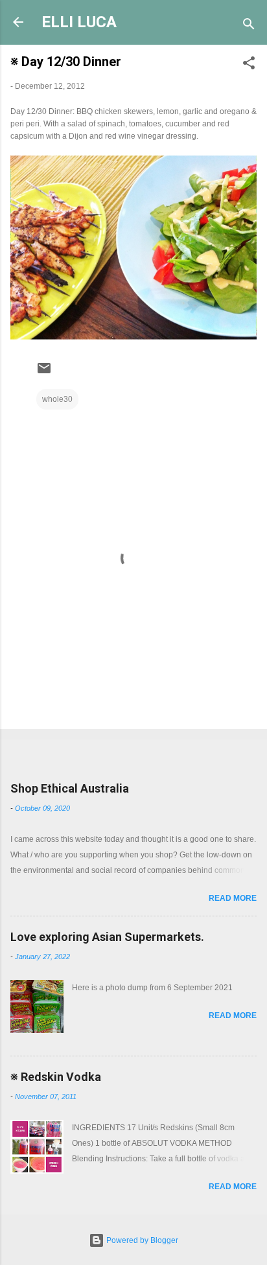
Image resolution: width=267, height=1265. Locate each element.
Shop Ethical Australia (69, 788)
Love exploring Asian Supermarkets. (107, 937)
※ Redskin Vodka (55, 1077)
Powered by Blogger (141, 1240)
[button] (249, 65)
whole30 (57, 399)
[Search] (249, 26)
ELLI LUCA (79, 22)
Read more (233, 898)
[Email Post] (44, 373)
